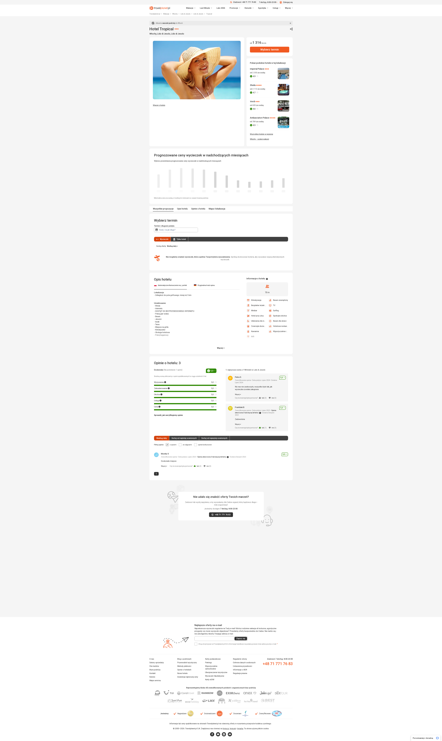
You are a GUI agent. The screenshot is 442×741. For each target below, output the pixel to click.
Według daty (161, 438)
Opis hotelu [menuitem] (182, 209)
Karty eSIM (209, 679)
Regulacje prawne (240, 673)
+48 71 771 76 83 (278, 663)
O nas (151, 659)
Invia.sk (233, 728)
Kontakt (152, 673)
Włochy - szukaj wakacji (259, 139)
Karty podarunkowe (213, 659)
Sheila (253, 85)
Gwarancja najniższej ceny (187, 677)
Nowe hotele (182, 673)
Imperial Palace (257, 69)
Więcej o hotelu (159, 105)
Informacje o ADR (240, 670)
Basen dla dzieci (279, 321)
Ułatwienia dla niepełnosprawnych (258, 321)
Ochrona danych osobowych (244, 662)
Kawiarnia (255, 331)
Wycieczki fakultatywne (214, 676)
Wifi (252, 336)
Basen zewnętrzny (280, 300)
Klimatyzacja (256, 300)
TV (274, 305)
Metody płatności (184, 666)
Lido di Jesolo (186, 14)
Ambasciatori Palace (260, 118)
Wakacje (166, 14)
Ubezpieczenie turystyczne (216, 672)
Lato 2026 (221, 8)
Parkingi (208, 662)
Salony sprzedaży (156, 662)
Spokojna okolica (280, 316)
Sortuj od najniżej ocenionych (184, 438)
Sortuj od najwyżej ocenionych (214, 438)
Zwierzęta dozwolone (258, 326)
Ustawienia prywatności (242, 666)
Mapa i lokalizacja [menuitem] (217, 209)
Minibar (254, 310)
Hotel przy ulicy (257, 316)
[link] (206, 8)
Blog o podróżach (184, 659)
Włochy (175, 14)
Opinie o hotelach (184, 670)
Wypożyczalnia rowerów (280, 331)
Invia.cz (226, 728)
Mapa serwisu (155, 680)
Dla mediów (154, 666)
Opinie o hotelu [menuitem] (198, 209)
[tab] (170, 286)
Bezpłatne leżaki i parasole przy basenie (258, 305)
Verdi (252, 101)
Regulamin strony (240, 659)
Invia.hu (240, 728)
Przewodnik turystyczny (187, 662)
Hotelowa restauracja (280, 326)
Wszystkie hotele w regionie (261, 134)
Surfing (276, 310)
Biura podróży (155, 670)
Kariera (152, 677)
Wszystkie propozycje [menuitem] (163, 209)
